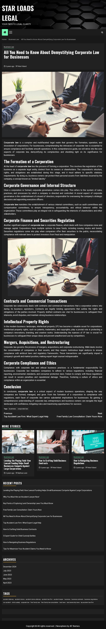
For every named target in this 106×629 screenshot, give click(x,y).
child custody (16, 602)
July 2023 (7, 571)
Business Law (9, 47)
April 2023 (7, 583)
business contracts (77, 599)
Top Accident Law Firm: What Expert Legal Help (26, 415)
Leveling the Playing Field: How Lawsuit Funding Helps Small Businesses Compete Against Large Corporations (17, 464)
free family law (35, 602)
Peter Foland (22, 66)
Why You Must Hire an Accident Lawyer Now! (21, 497)
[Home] (4, 32)
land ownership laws (73, 602)
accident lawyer (58, 599)
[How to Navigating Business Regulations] (88, 441)
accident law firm (47, 599)
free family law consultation (49, 602)
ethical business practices (53, 367)
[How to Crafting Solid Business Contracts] (53, 441)
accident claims (20, 599)
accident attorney (8, 599)
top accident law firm (87, 602)
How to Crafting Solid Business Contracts (52, 462)
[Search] (102, 32)
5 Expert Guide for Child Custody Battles (19, 536)
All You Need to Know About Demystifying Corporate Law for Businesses (32, 516)
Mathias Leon (22, 473)
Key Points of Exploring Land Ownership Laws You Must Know (28, 503)
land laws (62, 602)
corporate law (23, 409)
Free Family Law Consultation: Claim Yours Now (79, 415)
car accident (7, 602)
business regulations (91, 599)
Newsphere (61, 626)
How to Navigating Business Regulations (86, 462)
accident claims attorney (33, 599)
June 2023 (7, 575)
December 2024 (9, 567)
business (12, 409)
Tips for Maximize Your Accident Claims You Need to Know (27, 549)
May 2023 (7, 579)
